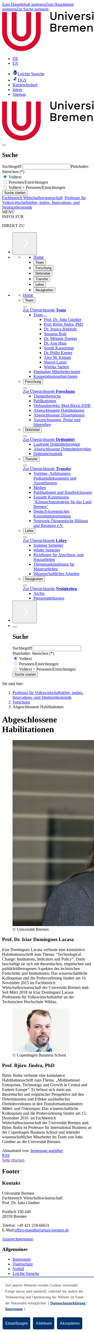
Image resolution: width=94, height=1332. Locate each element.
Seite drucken (13, 1160)
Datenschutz (23, 1264)
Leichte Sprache (26, 1273)
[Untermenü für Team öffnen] (45, 316)
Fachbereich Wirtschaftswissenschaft (32, 197)
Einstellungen (16, 1323)
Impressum (22, 1259)
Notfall (18, 1268)
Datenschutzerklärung (67, 1303)
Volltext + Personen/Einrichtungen (36, 187)
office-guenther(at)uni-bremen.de (42, 1230)
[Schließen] (25, 307)
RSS (6, 1155)
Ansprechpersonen (17, 1239)
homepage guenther (47, 1150)
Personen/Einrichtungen (28, 182)
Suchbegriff (12, 166)
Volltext (14, 177)
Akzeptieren (70, 1323)
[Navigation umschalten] (4, 145)
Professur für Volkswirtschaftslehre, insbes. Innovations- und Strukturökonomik (44, 202)
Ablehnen (44, 1323)
